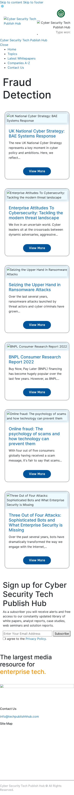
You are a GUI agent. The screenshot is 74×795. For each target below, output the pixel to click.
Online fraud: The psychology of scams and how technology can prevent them (34, 436)
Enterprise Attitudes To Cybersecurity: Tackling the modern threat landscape (36, 212)
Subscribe (62, 633)
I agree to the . (25, 639)
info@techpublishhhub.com (19, 716)
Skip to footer (33, 2)
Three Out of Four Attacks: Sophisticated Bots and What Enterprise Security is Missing (36, 522)
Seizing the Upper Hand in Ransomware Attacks (35, 287)
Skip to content (11, 2)
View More (37, 171)
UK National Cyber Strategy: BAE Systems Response (37, 133)
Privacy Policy (36, 639)
